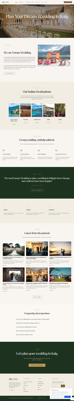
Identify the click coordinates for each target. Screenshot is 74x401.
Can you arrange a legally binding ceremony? (26, 327)
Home (16, 2)
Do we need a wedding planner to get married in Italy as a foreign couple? (32, 319)
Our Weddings (28, 2)
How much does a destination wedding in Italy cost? (28, 323)
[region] (61, 393)
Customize (54, 396)
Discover (25, 122)
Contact (45, 2)
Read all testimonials (37, 190)
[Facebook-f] (14, 390)
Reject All (61, 396)
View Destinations (42, 29)
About (33, 2)
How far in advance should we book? (24, 334)
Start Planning (31, 29)
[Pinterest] (12, 390)
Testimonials (37, 2)
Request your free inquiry (37, 365)
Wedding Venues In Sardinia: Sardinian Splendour (58, 283)
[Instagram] (10, 390)
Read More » (5, 291)
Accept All (67, 396)
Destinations (20, 2)
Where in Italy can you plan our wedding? (25, 330)
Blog (42, 2)
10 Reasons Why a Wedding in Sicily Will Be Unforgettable (36, 283)
